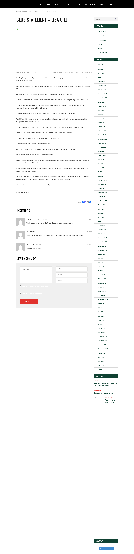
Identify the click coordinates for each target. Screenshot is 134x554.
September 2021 (103, 299)
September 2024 (103, 151)
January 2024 (102, 184)
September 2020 (103, 349)
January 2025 (102, 135)
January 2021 (102, 332)
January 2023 (102, 234)
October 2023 (102, 197)
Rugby (100, 48)
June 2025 (101, 114)
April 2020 (101, 369)
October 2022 (102, 246)
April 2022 (101, 271)
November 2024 (102, 143)
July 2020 (101, 357)
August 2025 (102, 106)
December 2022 (102, 238)
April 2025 (101, 122)
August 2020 (102, 353)
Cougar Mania (102, 31)
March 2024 (101, 176)
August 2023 (102, 205)
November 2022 (102, 242)
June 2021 (101, 312)
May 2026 (101, 73)
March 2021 (101, 324)
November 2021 (102, 291)
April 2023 (101, 221)
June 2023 (101, 213)
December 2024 (102, 139)
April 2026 (101, 77)
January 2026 (102, 90)
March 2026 (101, 81)
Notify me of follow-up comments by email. (35, 286)
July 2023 (101, 209)
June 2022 (101, 262)
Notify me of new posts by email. (32, 293)
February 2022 (102, 279)
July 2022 (101, 258)
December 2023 (102, 188)
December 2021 (102, 287)
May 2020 (101, 365)
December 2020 (102, 336)
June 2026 (101, 69)
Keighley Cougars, (68, 72)
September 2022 (103, 250)
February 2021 (102, 328)
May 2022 (101, 266)
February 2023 (102, 229)
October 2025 (102, 102)
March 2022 (101, 275)
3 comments (88, 72)
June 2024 (101, 164)
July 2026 (101, 65)
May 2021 (101, 316)
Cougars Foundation (104, 36)
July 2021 (101, 308)
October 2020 (102, 345)
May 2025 (101, 118)
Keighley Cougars (103, 40)
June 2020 (101, 361)
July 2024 (101, 159)
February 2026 (102, 85)
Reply (90, 219)
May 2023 (101, 217)
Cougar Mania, (57, 72)
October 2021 (102, 295)
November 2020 (102, 341)
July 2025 (101, 110)
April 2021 (101, 320)
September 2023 (103, 201)
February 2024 (102, 180)
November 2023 (102, 192)
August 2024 (102, 155)
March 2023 (101, 225)
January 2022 (102, 283)
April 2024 (101, 172)
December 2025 (102, 94)
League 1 (77, 72)
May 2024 (101, 168)
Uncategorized (102, 52)
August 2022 (102, 254)
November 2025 (102, 98)
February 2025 (102, 131)
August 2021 (102, 304)
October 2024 (102, 147)
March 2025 (101, 127)
